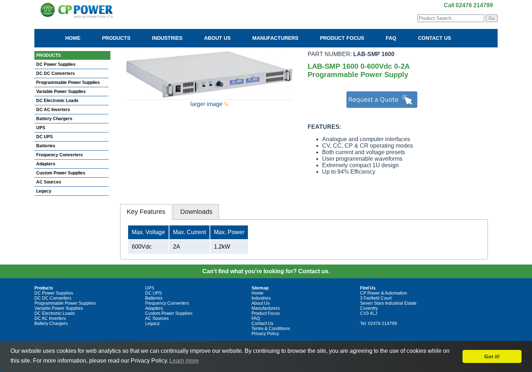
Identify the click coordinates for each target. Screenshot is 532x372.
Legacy (43, 191)
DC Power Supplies (56, 64)
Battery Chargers (54, 118)
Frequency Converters (59, 154)
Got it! (492, 356)
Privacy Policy (265, 333)
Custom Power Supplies (60, 173)
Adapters (45, 163)
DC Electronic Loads (57, 100)
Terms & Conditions (271, 328)
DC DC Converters (55, 73)
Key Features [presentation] (146, 211)
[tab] (146, 211)
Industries (167, 38)
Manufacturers (275, 38)
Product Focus (342, 38)
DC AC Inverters (53, 109)
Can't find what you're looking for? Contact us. (266, 271)
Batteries (45, 145)
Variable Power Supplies (61, 91)
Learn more (184, 361)
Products (116, 38)
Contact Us (434, 38)
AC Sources (48, 182)
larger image (207, 104)
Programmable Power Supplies (68, 82)
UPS (40, 127)
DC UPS (44, 136)
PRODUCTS (48, 55)
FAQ (391, 38)
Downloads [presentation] (196, 211)
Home (72, 38)
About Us (217, 38)
